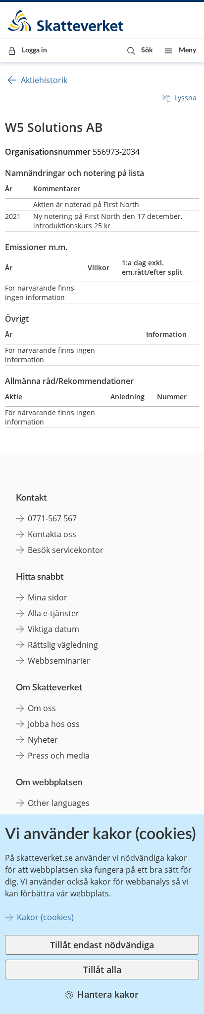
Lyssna (185, 97)
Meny (187, 50)
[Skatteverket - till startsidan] (66, 20)
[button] (140, 50)
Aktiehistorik (44, 80)
